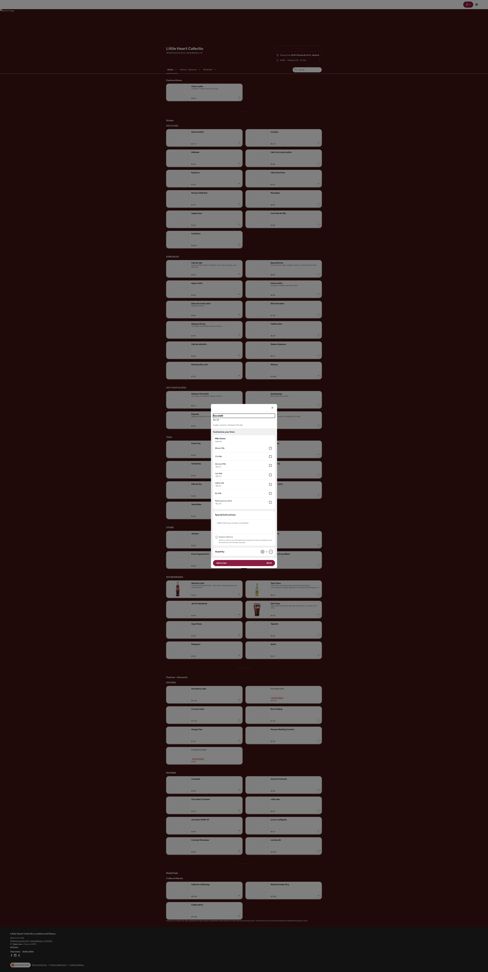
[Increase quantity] (271, 552)
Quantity (219, 551)
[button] (244, 563)
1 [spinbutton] (266, 551)
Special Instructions (225, 514)
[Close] (272, 407)
